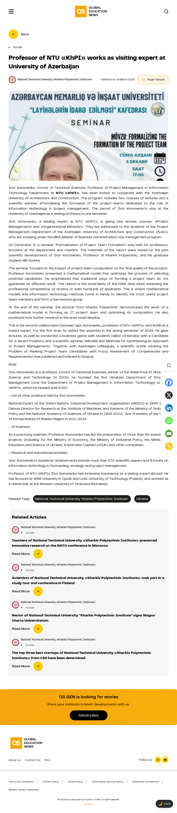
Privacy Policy (51, 781)
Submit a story (88, 715)
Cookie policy (75, 781)
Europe (30, 532)
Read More (21, 554)
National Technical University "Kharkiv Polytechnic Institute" (82, 499)
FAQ (48, 760)
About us (15, 760)
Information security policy (107, 781)
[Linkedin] (169, 408)
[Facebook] (169, 382)
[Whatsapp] (169, 420)
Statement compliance (145, 781)
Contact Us (32, 760)
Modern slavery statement (24, 789)
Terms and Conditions (21, 781)
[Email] (169, 433)
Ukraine (142, 499)
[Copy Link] (169, 446)
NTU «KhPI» (67, 193)
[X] (169, 395)
